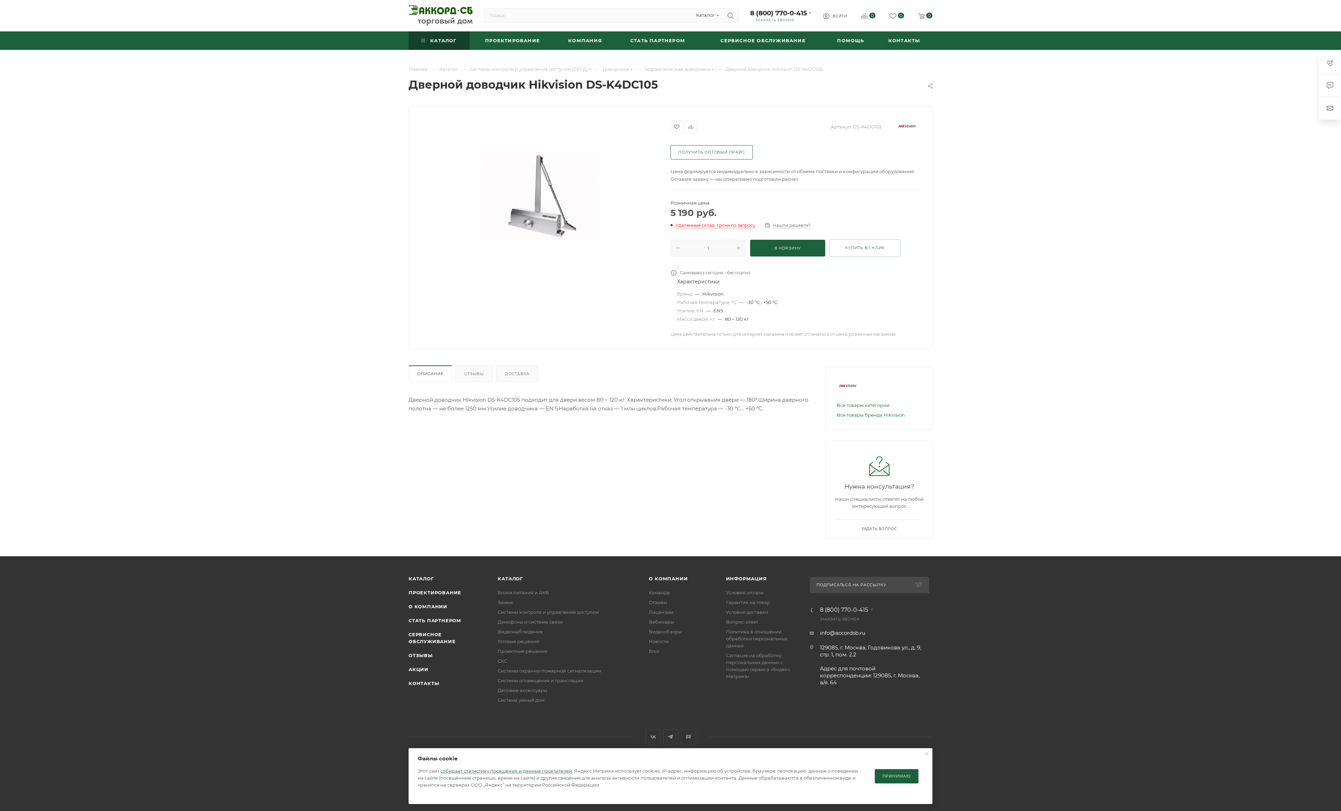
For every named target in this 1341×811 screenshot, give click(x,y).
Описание (430, 373)
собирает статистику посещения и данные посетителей (506, 771)
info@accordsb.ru (842, 633)
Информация (746, 578)
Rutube (688, 736)
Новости (659, 641)
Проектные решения (523, 651)
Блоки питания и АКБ (523, 592)
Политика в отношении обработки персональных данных (756, 638)
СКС (502, 661)
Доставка (517, 373)
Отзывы (474, 373)
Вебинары (661, 622)
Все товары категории (863, 405)
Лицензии (661, 612)
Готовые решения (518, 641)
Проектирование (435, 592)
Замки (505, 602)
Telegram (670, 736)
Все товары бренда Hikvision (871, 415)
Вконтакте (652, 736)
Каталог (421, 578)
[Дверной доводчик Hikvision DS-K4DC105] (539, 194)
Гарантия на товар (748, 602)
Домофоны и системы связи (530, 622)
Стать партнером (435, 620)
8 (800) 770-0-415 (778, 13)
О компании (428, 606)
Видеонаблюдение (520, 631)
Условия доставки (747, 612)
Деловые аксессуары (522, 690)
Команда (659, 592)
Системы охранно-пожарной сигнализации (549, 671)
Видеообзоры (665, 631)
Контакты (424, 683)
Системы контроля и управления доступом (548, 612)
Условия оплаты (745, 592)
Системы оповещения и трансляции (541, 680)
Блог (654, 651)
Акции (418, 669)
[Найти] (730, 15)
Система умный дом (521, 700)
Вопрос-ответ (742, 622)
